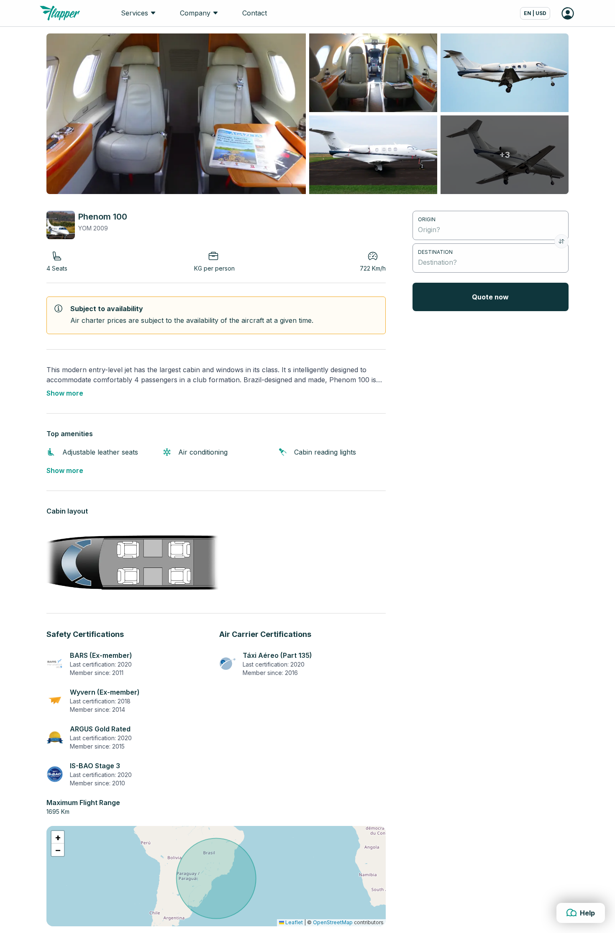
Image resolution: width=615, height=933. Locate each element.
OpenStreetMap (333, 922)
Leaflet (293, 922)
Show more (64, 393)
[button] (57, 837)
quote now (490, 297)
